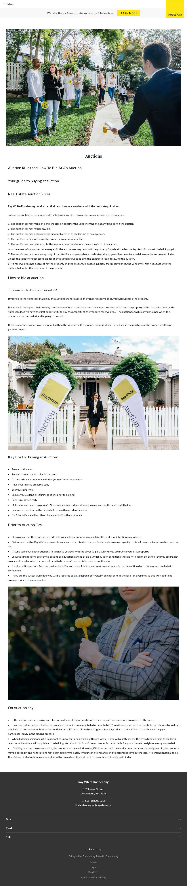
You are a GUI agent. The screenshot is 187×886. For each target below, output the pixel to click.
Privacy (94, 862)
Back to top (95, 849)
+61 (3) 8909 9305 (95, 800)
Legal (93, 867)
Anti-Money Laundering (93, 877)
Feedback (93, 872)
